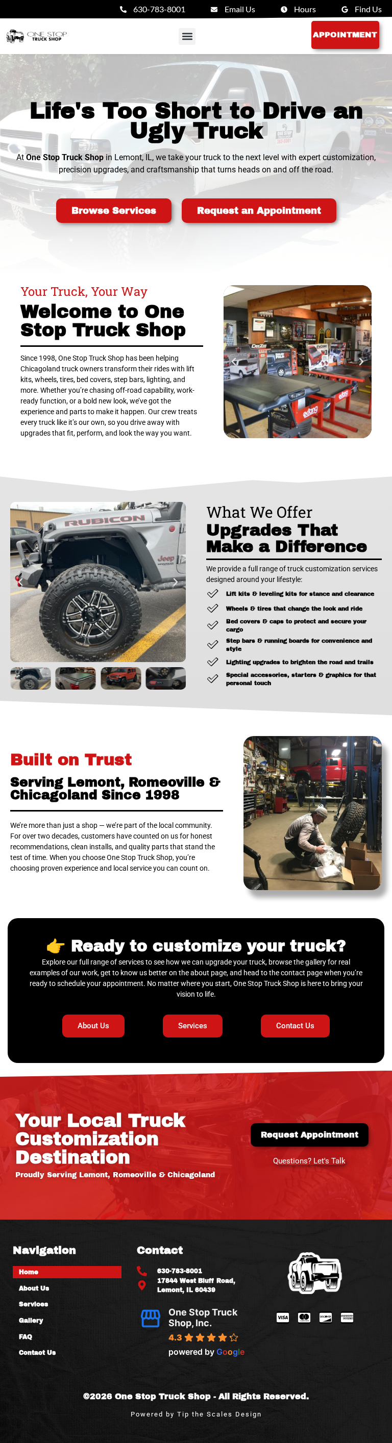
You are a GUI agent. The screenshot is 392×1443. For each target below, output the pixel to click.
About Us (34, 1288)
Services (33, 1304)
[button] (187, 36)
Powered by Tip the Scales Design (196, 1414)
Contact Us (37, 1352)
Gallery (31, 1320)
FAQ (25, 1336)
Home (28, 1272)
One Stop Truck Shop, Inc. (202, 1317)
